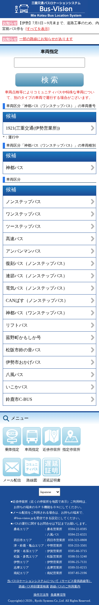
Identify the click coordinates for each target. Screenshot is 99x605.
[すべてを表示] (37, 29)
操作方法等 (41, 594)
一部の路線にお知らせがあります (46, 39)
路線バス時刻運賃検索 (34, 586)
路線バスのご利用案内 (65, 586)
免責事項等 (58, 594)
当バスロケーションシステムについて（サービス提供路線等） (49, 580)
